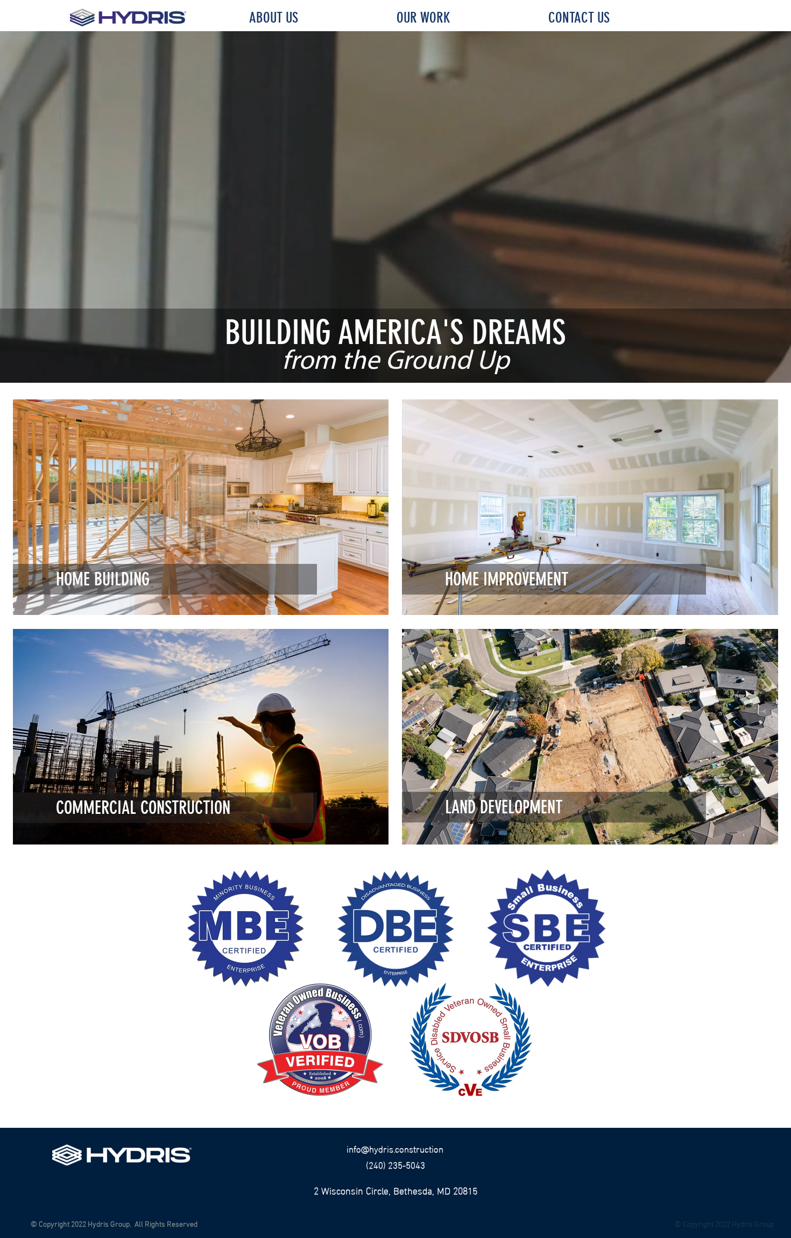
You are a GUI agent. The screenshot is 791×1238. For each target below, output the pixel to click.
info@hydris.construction (395, 1148)
